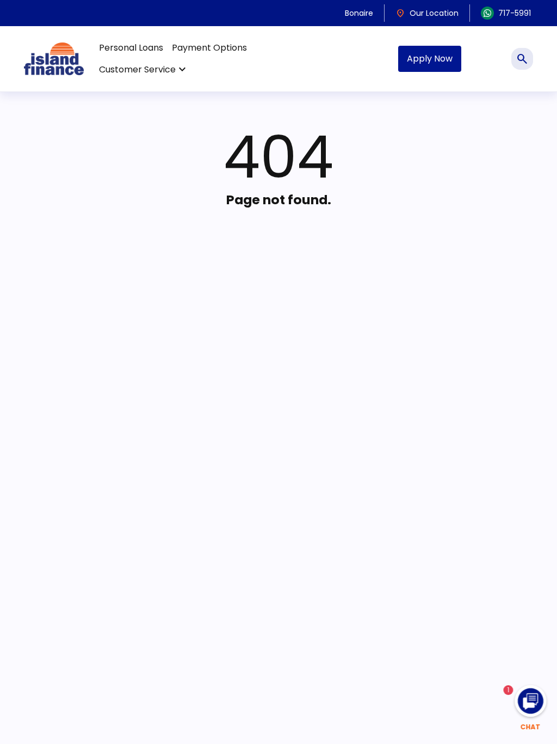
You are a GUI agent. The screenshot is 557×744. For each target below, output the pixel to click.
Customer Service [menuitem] (144, 69)
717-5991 (514, 13)
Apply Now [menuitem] (430, 58)
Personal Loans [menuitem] (131, 47)
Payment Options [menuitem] (209, 47)
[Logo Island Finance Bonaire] (54, 59)
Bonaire (359, 13)
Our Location (427, 13)
